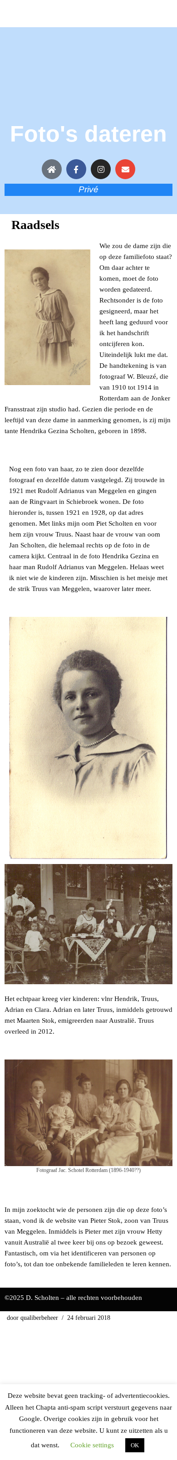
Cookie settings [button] (92, 1445)
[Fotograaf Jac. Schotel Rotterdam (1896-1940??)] (88, 1113)
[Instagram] (101, 169)
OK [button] (135, 1445)
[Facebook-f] (76, 169)
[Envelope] (125, 169)
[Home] (52, 169)
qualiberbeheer (39, 1317)
